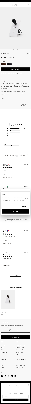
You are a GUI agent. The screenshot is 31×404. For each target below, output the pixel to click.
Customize (23, 206)
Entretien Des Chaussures (23, 105)
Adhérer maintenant (20, 365)
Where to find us (5, 363)
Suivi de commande (20, 345)
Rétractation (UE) (19, 349)
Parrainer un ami (19, 367)
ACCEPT (15, 211)
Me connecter (19, 363)
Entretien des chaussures (6, 349)
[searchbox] (9, 155)
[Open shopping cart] (29, 4)
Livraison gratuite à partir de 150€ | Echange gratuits (15, 1)
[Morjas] (15, 4)
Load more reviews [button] (15, 275)
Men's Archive (4, 352)
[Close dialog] (28, 385)
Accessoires (15, 105)
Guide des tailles (19, 352)
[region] (15, 129)
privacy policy (20, 200)
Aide (17, 354)
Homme (3, 345)
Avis (2, 365)
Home (2, 105)
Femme (2, 347)
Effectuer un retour (20, 347)
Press (2, 367)
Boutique (8, 105)
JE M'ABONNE (15, 337)
